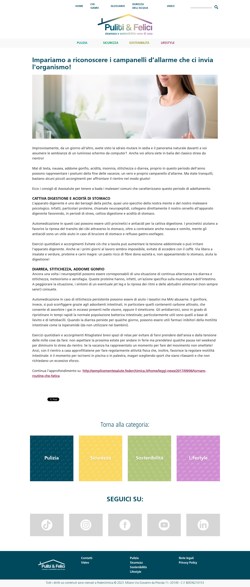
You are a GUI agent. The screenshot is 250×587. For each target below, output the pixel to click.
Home (79, 6)
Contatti (86, 558)
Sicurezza (110, 43)
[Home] (125, 24)
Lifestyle (168, 43)
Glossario (118, 6)
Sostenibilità (139, 43)
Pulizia (82, 43)
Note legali (186, 558)
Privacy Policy (188, 562)
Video (171, 6)
